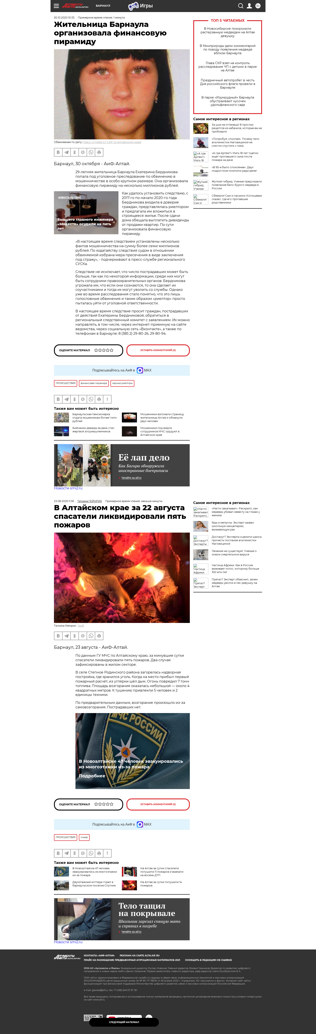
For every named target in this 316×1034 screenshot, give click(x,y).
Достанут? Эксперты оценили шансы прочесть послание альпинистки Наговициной (237, 540)
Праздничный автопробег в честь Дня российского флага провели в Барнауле (227, 84)
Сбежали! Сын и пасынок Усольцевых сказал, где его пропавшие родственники (237, 199)
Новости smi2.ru (68, 488)
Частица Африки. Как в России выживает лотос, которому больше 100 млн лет (235, 569)
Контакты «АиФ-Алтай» (99, 955)
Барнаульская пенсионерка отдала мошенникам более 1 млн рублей (94, 418)
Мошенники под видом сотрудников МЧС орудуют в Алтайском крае (159, 431)
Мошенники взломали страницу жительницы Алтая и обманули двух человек (162, 418)
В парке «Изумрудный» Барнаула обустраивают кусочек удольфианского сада (227, 101)
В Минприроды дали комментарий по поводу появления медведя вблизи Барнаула (228, 49)
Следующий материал (124, 1022)
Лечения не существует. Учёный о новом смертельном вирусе (234, 552)
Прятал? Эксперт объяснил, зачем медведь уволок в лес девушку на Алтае (235, 583)
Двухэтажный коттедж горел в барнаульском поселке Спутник (94, 883)
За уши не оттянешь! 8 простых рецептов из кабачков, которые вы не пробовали (237, 128)
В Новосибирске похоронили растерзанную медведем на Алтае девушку (228, 32)
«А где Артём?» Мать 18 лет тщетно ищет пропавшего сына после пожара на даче (235, 156)
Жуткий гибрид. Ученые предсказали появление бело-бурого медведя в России (237, 185)
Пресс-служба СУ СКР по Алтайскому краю (112, 142)
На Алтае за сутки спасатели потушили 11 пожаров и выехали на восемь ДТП (161, 872)
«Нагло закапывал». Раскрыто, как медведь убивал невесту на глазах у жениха (236, 512)
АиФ (81, 625)
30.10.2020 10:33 (64, 17)
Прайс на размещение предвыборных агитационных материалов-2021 (132, 960)
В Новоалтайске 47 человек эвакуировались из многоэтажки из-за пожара (131, 764)
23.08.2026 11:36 (64, 501)
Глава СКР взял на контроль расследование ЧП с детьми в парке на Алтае (227, 66)
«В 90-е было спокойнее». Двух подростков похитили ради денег (234, 169)
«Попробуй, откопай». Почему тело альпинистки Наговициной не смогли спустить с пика (235, 142)
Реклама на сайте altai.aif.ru (140, 955)
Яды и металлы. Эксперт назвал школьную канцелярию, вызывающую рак (233, 526)
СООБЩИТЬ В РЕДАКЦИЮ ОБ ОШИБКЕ (208, 960)
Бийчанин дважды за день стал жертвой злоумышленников (93, 429)
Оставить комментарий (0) (158, 350)
